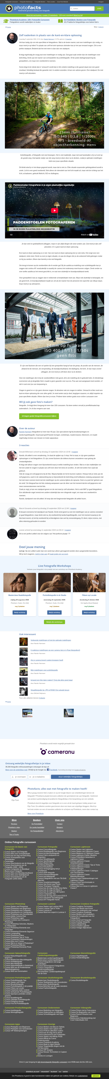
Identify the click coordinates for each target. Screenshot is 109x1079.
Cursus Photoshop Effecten (15, 945)
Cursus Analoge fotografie (80, 922)
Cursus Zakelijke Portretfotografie (17, 1000)
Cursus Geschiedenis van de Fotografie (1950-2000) (16, 878)
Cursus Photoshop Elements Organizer (19, 931)
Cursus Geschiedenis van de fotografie (19, 863)
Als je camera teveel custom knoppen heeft (47, 660)
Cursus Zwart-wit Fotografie (80, 920)
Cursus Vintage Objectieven (81, 928)
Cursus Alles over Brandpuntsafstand (19, 873)
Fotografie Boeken (40, 2)
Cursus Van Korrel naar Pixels (49, 884)
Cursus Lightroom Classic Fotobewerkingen (80, 868)
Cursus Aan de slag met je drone (50, 1033)
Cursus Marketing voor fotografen (50, 1010)
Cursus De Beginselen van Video (83, 1012)
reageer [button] (75, 452)
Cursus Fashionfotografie (47, 988)
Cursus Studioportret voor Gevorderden (52, 982)
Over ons (59, 820)
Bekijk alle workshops (54, 622)
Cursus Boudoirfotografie (14, 984)
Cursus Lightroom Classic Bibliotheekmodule (80, 875)
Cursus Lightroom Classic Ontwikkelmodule (80, 862)
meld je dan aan (41, 554)
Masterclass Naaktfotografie (19, 595)
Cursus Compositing (12, 933)
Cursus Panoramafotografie (48, 874)
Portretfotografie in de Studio (54, 595)
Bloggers (60, 827)
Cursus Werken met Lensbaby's (82, 914)
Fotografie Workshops (26, 2)
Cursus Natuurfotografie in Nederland (19, 965)
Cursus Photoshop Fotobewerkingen (18, 939)
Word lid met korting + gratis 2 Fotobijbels (42, 15)
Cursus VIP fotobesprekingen (16, 1031)
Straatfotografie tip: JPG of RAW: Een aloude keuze (50, 690)
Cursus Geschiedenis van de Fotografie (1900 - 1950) (16, 866)
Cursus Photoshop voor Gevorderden (19, 914)
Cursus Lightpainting (78, 924)
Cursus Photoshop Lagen (14, 918)
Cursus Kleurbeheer (45, 867)
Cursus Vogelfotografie (79, 956)
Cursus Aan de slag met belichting (18, 855)
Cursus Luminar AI (45, 910)
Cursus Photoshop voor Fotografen (18, 910)
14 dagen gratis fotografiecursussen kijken (39, 416)
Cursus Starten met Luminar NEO (50, 906)
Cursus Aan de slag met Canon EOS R (52, 896)
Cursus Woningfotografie (14, 1012)
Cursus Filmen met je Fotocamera (83, 1010)
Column (101, 27)
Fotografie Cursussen (11, 2)
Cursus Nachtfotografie (46, 876)
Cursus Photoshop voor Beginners (18, 908)
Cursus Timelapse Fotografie (48, 886)
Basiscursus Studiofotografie (48, 984)
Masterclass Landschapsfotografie (50, 958)
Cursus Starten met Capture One (50, 1029)
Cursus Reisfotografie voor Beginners (52, 851)
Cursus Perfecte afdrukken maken (50, 1031)
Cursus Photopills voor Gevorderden (18, 1029)
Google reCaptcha (79, 770)
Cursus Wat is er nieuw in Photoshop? (19, 943)
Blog (14, 820)
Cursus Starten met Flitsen (15, 982)
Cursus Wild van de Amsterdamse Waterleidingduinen (17, 968)
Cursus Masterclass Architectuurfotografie (46, 864)
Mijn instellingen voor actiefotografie (44, 670)
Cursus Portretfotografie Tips (15, 980)
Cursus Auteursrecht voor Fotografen (51, 1034)
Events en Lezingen (45, 1056)
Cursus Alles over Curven (14, 941)
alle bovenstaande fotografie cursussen (52, 1062)
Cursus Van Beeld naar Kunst (81, 908)
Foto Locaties (51, 2)
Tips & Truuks (14, 834)
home (9, 27)
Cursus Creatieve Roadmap (80, 912)
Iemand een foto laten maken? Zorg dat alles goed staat (51, 680)
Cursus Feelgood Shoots (14, 1001)
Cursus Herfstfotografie (13, 961)
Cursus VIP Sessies (45, 1050)
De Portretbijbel (37, 824)
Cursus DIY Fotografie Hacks (49, 900)
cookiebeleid (82, 1076)
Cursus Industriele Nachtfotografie (50, 898)
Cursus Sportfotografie (46, 861)
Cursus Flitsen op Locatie (14, 988)
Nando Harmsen (49, 39)
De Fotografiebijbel (36, 831)
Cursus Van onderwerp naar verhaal (84, 910)
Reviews (14, 824)
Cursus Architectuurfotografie (48, 853)
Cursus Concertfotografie (47, 849)
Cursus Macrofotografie (13, 963)
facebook (54, 1071)
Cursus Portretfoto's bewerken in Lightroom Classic (82, 858)
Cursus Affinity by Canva (47, 1038)
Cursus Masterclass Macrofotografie (18, 960)
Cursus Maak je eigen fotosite (49, 1044)
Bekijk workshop (19, 612)
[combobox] (82, 8)
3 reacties (69, 39)
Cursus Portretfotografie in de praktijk (19, 986)
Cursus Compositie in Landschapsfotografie (46, 969)
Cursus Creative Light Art (79, 926)
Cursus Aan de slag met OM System (51, 892)
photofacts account (32, 1071)
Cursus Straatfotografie (46, 859)
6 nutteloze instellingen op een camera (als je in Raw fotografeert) (55, 650)
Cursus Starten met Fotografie (16, 852)
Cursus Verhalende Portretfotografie (18, 992)
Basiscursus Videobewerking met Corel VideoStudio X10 (83, 1019)
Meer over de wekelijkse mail (16, 770)
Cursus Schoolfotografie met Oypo (50, 1014)
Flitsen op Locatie (89, 595)
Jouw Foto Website (62, 2)
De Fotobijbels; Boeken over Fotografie (80, 20)
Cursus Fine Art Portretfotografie (17, 1003)
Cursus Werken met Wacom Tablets (51, 1027)
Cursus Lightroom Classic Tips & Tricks (85, 865)
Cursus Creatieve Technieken (81, 906)
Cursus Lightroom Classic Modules (83, 855)
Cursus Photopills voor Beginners (17, 1027)
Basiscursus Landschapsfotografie (51, 960)
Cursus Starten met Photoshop (16, 906)
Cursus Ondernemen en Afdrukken (51, 1012)
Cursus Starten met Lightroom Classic (84, 851)
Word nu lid (78, 15)
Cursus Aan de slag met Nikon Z (50, 890)
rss (60, 1071)
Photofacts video (14, 827)
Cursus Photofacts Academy (48, 1042)
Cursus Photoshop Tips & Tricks (17, 937)
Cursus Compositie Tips (47, 894)
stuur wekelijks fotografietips (70, 777)
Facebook (53, 770)
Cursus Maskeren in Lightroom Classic (85, 853)
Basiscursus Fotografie (13, 871)
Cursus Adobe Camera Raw (15, 916)
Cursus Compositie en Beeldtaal (17, 869)
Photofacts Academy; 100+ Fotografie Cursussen (29, 20)
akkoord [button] (96, 1076)
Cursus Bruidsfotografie (79, 980)
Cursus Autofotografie (13, 1010)
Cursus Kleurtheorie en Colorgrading (19, 912)
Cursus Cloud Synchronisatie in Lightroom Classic (82, 883)
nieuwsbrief (45, 1071)
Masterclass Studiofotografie (48, 980)
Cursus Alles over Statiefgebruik (17, 875)
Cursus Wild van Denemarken (16, 971)
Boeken (14, 831)
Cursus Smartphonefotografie (49, 882)
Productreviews (43, 1040)
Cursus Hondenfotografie (79, 958)
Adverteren (60, 831)
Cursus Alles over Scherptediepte (17, 854)
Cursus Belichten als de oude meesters (52, 986)
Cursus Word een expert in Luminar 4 (52, 912)
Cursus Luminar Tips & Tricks (49, 908)
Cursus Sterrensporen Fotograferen (51, 966)
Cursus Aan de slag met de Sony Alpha (52, 888)
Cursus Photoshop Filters (14, 935)
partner (65, 1071)
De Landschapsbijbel (37, 827)
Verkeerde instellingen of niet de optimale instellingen (51, 640)
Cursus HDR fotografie (46, 873)
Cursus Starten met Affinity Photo (50, 1036)
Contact (59, 824)
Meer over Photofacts (36, 813)
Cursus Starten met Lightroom (81, 849)
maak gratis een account (58, 554)
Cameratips (9, 861)
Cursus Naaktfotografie (13, 998)
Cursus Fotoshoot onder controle (17, 990)
